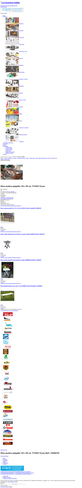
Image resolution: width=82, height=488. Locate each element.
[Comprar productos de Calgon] (5, 338)
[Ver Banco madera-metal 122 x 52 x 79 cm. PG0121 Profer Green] (7, 225)
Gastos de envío (9, 149)
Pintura (5, 473)
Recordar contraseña (5, 486)
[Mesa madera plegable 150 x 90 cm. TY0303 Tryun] (12, 183)
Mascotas (25, 472)
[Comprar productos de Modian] (7, 321)
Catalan (5, 6)
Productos (5, 16)
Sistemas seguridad (23, 473)
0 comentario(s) (4, 191)
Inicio (4, 15)
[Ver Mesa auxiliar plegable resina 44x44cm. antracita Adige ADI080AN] (7, 251)
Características (3, 198)
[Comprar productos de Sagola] (8, 393)
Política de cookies (9, 153)
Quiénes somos (9, 147)
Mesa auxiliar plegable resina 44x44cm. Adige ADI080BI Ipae (21, 260)
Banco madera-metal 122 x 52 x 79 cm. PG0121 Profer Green (21, 208)
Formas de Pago (9, 148)
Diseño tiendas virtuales (12, 481)
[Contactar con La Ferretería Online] (12, 12)
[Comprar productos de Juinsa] (6, 359)
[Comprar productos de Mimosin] (5, 417)
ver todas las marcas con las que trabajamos (9, 310)
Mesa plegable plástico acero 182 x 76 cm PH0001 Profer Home (21, 286)
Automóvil (7, 471)
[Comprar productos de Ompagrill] (8, 390)
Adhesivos (3, 471)
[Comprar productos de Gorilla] (5, 370)
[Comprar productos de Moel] (8, 409)
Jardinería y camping (12, 158)
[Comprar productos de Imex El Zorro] (6, 344)
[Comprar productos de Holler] (5, 353)
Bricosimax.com (4, 449)
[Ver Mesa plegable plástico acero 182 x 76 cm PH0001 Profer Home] (7, 303)
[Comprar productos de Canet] (8, 444)
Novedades (5, 143)
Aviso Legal (8, 150)
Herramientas (7, 472)
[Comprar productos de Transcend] (8, 412)
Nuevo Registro (8, 5)
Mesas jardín (32, 158)
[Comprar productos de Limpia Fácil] (8, 315)
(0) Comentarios (10, 198)
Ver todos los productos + (8, 142)
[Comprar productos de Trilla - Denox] (7, 434)
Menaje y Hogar (30, 472)
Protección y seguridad (14, 473)
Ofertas (4, 145)
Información (5, 146)
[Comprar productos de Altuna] (8, 329)
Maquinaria (21, 472)
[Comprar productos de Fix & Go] (8, 436)
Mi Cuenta (3, 5)
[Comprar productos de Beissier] (8, 333)
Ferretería (29, 471)
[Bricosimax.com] (4, 456)
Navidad (2, 473)
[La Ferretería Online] (10, 2)
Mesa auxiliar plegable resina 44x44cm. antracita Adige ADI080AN (23, 234)
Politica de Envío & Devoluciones (10, 478)
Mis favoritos (14, 5)
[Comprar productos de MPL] (8, 326)
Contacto (5, 154)
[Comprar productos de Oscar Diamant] (5, 398)
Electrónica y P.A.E (23, 471)
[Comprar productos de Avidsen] (8, 420)
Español (2, 6)
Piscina (8, 473)
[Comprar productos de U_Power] (8, 385)
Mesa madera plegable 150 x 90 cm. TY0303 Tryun (46, 158)
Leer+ (2, 227)
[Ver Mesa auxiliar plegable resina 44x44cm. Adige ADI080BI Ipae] (7, 277)
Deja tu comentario (11, 191)
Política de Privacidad (10, 151)
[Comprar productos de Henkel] (8, 348)
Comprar (2, 230)
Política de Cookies (7, 477)
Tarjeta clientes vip (17, 205)
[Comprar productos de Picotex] (7, 364)
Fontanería (3, 472)
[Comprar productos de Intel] (6, 380)
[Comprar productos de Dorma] (7, 375)
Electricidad (16, 471)
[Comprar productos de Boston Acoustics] (5, 404)
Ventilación (29, 473)
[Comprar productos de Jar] (8, 425)
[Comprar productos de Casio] (8, 423)
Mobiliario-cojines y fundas (23, 158)
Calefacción (11, 471)
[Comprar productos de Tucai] (8, 428)
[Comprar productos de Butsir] (8, 441)
